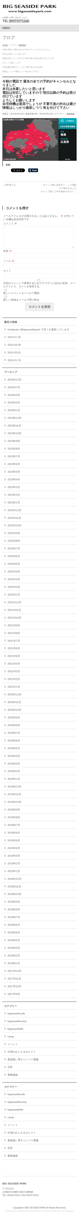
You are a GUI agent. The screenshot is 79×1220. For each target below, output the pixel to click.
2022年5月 (14, 563)
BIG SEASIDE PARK (35, 1207)
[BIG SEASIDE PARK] (30, 10)
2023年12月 (14, 417)
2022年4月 (14, 571)
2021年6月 (14, 648)
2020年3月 (14, 763)
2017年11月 (14, 978)
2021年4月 (14, 663)
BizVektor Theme (39, 1211)
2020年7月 (14, 732)
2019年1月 (14, 871)
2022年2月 (14, 586)
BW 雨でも (9, 185)
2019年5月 (14, 840)
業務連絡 (71, 114)
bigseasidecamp (17, 1021)
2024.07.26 (14, 337)
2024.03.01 (14, 352)
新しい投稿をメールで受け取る (21, 299)
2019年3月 (14, 855)
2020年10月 (14, 709)
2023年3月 (14, 487)
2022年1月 (14, 594)
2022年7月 (14, 548)
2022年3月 (14, 579)
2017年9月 (14, 994)
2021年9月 (14, 625)
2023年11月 (14, 425)
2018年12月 (14, 878)
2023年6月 (14, 464)
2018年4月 (14, 940)
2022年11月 (14, 517)
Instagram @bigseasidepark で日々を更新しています (38, 329)
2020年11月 (14, 702)
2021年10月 (14, 617)
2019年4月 (14, 848)
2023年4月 (14, 479)
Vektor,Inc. (57, 1211)
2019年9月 (14, 809)
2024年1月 (14, 410)
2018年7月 (14, 917)
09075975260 (19, 21)
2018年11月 (14, 886)
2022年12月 (14, 510)
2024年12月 (14, 379)
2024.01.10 (14, 360)
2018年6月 (14, 924)
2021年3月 (14, 671)
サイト (7, 270)
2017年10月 (14, 986)
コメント (10, 223)
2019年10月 (14, 801)
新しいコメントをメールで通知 (21, 293)
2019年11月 (14, 794)
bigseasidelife (15, 1028)
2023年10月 (14, 433)
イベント (13, 1044)
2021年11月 (14, 610)
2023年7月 (14, 456)
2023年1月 (14, 502)
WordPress (23, 1211)
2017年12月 (14, 970)
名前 (7, 250)
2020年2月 (14, 771)
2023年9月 (14, 441)
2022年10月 (14, 525)
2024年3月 (14, 402)
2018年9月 (14, 901)
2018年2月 (14, 955)
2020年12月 (14, 694)
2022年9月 (14, 533)
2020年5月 (14, 748)
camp (11, 1036)
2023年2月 (14, 494)
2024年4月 (14, 395)
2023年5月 (14, 471)
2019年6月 (14, 832)
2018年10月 (14, 894)
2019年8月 (14, 817)
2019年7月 (14, 825)
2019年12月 (14, 786)
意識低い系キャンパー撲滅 (23, 1059)
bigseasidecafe (16, 1013)
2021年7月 (14, 640)
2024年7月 (14, 387)
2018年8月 (14, 909)
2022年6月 (14, 556)
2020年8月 (14, 725)
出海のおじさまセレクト (22, 1051)
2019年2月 (14, 863)
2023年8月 (14, 448)
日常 (10, 1067)
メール (8, 260)
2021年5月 (14, 656)
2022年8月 (14, 540)
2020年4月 (14, 755)
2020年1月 (14, 778)
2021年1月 (14, 686)
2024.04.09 (14, 344)
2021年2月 (14, 679)
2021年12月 (14, 602)
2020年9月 (14, 717)
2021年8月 (14, 633)
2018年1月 (14, 963)
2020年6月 (14, 740)
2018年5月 (14, 932)
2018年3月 (14, 947)
